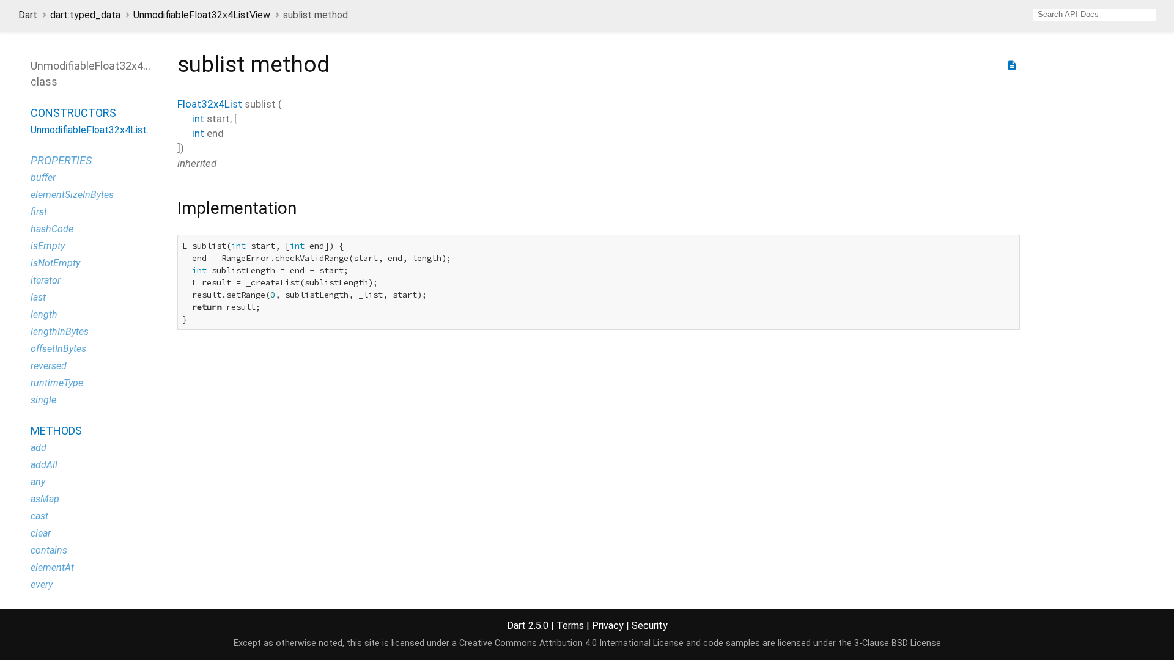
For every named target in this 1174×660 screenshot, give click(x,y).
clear (41, 533)
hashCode (52, 229)
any (38, 482)
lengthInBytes (60, 331)
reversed (49, 366)
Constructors (73, 112)
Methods (56, 430)
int (198, 118)
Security (650, 625)
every (42, 584)
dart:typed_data (85, 15)
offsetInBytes (58, 348)
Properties (61, 160)
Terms (570, 625)
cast (39, 516)
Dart (27, 15)
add (38, 447)
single (43, 400)
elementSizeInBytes (72, 194)
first (39, 212)
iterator (46, 280)
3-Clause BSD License (897, 643)
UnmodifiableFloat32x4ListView (201, 15)
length (44, 314)
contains (49, 550)
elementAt (52, 567)
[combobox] (1094, 15)
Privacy (608, 625)
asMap (45, 499)
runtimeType (57, 383)
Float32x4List (209, 104)
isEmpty (48, 246)
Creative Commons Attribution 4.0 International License (571, 643)
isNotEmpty (55, 263)
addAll (44, 465)
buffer (43, 177)
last (38, 297)
